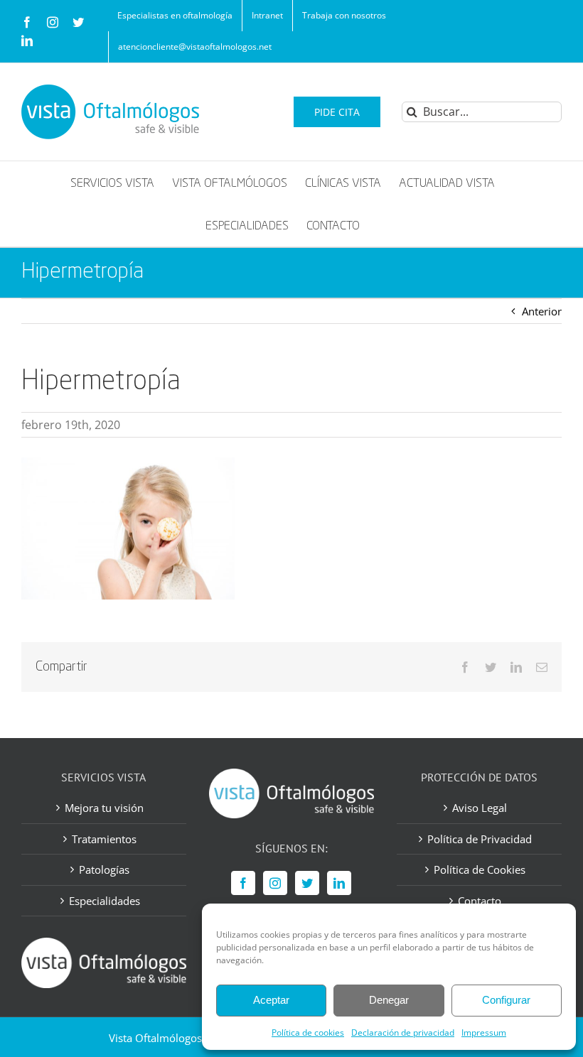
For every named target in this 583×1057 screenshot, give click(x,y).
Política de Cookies (479, 869)
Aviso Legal (479, 808)
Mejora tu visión (104, 808)
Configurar (506, 1000)
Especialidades (104, 901)
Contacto (479, 901)
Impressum (483, 1032)
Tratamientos (104, 839)
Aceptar (271, 1000)
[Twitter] (307, 883)
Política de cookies (308, 1032)
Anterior (542, 311)
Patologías (104, 869)
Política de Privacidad (479, 839)
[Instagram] (275, 883)
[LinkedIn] (339, 883)
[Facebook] (243, 883)
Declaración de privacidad (402, 1032)
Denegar (389, 1000)
